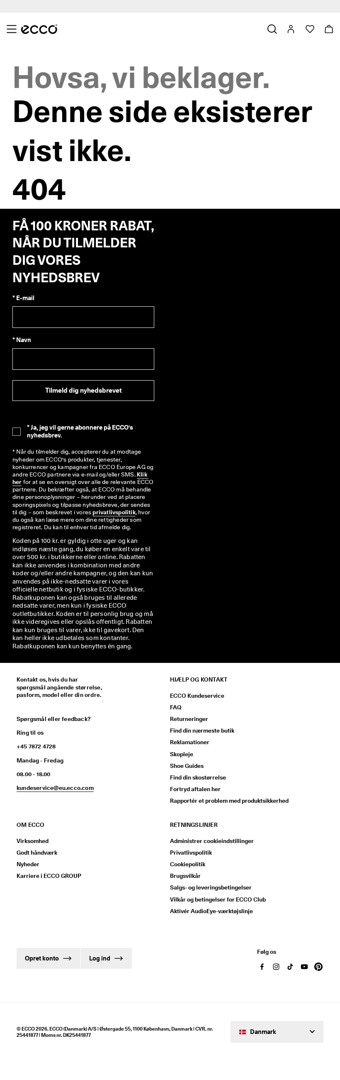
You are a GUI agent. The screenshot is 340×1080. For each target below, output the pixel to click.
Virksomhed (33, 841)
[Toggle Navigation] (11, 29)
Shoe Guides (187, 765)
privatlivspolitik (113, 512)
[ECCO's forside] (39, 29)
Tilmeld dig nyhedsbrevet (83, 390)
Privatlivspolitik (191, 852)
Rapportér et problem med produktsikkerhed (229, 800)
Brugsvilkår (185, 875)
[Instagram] (276, 967)
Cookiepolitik (187, 864)
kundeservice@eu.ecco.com (55, 787)
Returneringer (189, 719)
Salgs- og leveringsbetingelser (211, 887)
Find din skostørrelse (198, 777)
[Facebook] (262, 967)
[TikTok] (290, 967)
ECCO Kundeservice (197, 695)
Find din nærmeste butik (202, 730)
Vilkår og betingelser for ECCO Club (218, 899)
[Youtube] (304, 967)
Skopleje (181, 754)
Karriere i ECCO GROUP (49, 875)
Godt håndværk (37, 852)
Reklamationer (189, 742)
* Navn (21, 340)
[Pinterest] (318, 967)
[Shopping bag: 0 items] (328, 29)
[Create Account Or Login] (290, 29)
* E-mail (23, 298)
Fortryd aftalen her (195, 789)
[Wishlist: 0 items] (309, 29)
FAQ (176, 707)
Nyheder (28, 864)
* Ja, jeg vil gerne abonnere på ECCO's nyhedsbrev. (80, 431)
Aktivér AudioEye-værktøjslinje (211, 911)
